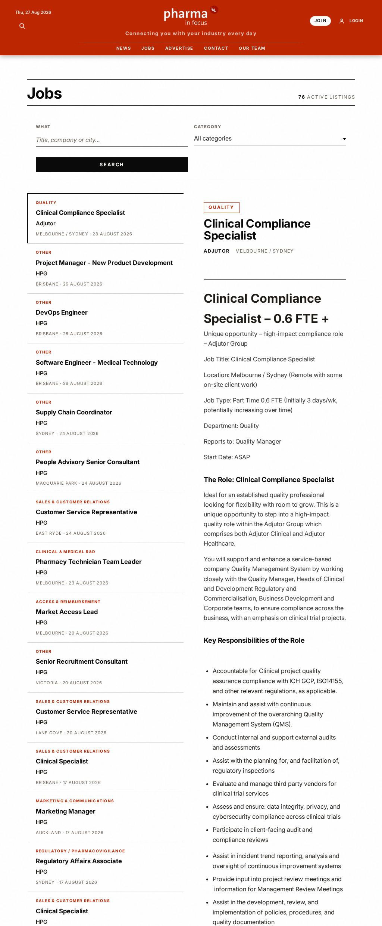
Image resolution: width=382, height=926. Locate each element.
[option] (105, 218)
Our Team (252, 48)
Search (112, 164)
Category (208, 126)
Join (320, 20)
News (123, 48)
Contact (216, 48)
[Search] (22, 26)
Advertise (179, 48)
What (43, 126)
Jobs (147, 48)
